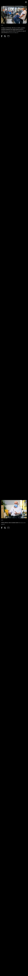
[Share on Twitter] (5, 36)
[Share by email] (9, 36)
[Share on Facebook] (2, 36)
